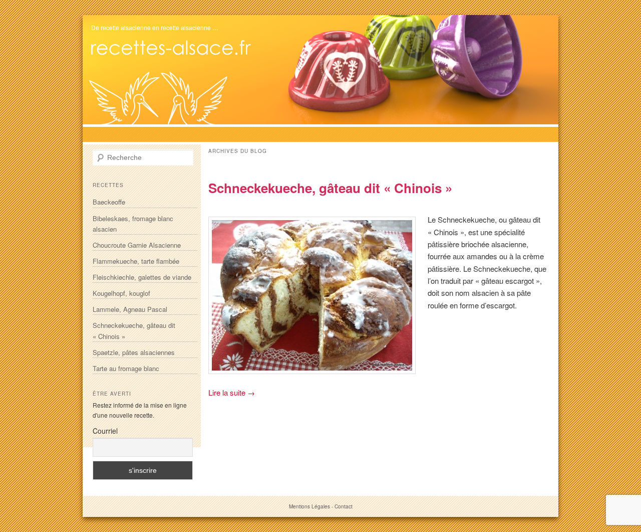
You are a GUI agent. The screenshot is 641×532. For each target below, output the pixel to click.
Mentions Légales (309, 506)
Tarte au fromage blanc (126, 368)
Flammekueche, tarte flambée (136, 261)
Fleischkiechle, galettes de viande (142, 277)
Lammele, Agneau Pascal (130, 309)
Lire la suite (231, 392)
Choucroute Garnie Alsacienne (137, 245)
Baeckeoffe (109, 202)
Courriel (105, 431)
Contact (344, 506)
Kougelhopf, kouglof (121, 293)
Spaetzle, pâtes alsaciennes (134, 352)
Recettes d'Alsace (174, 48)
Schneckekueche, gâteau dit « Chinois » (330, 188)
